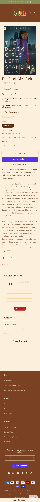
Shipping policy (31, 494)
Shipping (4, 133)
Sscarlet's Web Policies (12, 385)
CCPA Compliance (11, 437)
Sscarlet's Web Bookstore (17, 490)
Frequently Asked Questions (14, 390)
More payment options (20, 164)
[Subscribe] (33, 458)
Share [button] (6, 264)
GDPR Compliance (11, 442)
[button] (20, 500)
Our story (7, 404)
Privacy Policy (9, 432)
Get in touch (8, 381)
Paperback (8, 125)
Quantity (5, 141)
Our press (7, 409)
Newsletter (8, 414)
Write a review (20, 309)
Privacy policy (10, 494)
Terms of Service (10, 427)
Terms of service (20, 494)
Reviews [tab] (8, 317)
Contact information (21, 497)
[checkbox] (8, 334)
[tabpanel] (20, 343)
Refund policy (31, 490)
